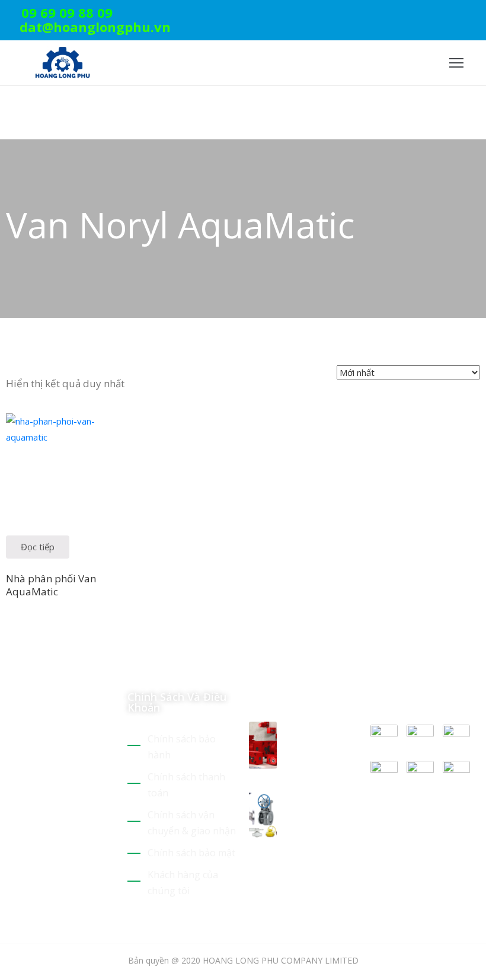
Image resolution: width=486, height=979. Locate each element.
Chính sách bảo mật (191, 852)
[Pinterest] (439, 14)
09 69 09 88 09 (67, 12)
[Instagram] (476, 14)
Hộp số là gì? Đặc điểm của (320, 736)
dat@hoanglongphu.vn (95, 27)
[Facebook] (458, 14)
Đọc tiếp (38, 547)
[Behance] (10, 852)
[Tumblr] (93, 836)
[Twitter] (421, 14)
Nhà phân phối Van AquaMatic (51, 585)
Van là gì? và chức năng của (317, 805)
